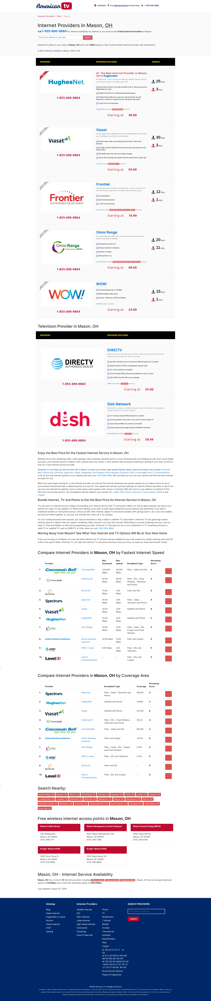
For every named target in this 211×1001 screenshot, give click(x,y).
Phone (128, 492)
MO (114, 958)
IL (108, 955)
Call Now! (101, 5)
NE (110, 961)
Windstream (107, 917)
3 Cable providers (111, 880)
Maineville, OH (76, 799)
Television (136, 492)
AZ (109, 949)
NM (120, 961)
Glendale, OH (103, 794)
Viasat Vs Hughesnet (111, 974)
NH (114, 961)
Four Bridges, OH (88, 794)
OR (110, 964)
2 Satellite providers (127, 880)
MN (110, 958)
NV (123, 961)
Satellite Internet (84, 909)
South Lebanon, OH (119, 804)
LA (118, 955)
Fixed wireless (149, 492)
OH (104, 964)
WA (114, 967)
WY (124, 967)
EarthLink (58, 472)
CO (115, 949)
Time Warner (108, 931)
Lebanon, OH (154, 794)
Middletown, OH (105, 799)
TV (103, 913)
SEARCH (133, 919)
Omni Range (106, 232)
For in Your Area (124, 5)
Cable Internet (83, 920)
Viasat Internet (53, 913)
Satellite (160, 492)
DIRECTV (114, 350)
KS (113, 955)
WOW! (101, 284)
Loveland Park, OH (46, 799)
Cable (116, 492)
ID (106, 955)
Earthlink (106, 935)
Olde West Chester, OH (48, 804)
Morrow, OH (147, 799)
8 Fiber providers (97, 880)
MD (125, 955)
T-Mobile (106, 920)
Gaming (49, 931)
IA (103, 955)
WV (121, 967)
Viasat (101, 129)
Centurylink (82, 927)
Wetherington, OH (152, 804)
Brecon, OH (74, 794)
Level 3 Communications (158, 472)
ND (107, 961)
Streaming (81, 931)
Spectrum (68, 472)
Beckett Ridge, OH (46, 794)
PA (113, 964)
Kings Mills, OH (45, 808)
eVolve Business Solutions (116, 472)
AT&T (48, 927)
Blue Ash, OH (62, 794)
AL (103, 949)
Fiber (122, 492)
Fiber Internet (83, 917)
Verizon (49, 920)
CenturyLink (47, 472)
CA (112, 949)
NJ (117, 961)
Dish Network (119, 404)
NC (103, 961)
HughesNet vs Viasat (55, 917)
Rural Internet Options (112, 971)
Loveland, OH (62, 799)
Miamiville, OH (90, 799)
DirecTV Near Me (85, 935)
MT (121, 958)
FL (123, 949)
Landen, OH (142, 794)
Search (87, 37)
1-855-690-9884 (151, 5)
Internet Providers (46, 16)
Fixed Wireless (108, 938)
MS (118, 958)
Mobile (105, 924)
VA (107, 967)
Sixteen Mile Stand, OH (99, 804)
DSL (110, 492)
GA (103, 952)
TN (122, 964)
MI (107, 958)
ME (103, 958)
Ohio (59, 16)
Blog (48, 909)
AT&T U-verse (136, 472)
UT (104, 967)
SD (119, 964)
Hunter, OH (129, 794)
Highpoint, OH (117, 794)
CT (119, 949)
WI (117, 967)
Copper (41, 495)
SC (116, 964)
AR (106, 949)
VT (110, 967)
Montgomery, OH (133, 799)
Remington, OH (66, 804)
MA (121, 955)
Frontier (103, 184)
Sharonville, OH (81, 804)
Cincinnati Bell (88, 569)
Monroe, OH (119, 799)
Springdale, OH (136, 804)
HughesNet (110, 75)
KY (116, 955)
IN (111, 955)
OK (107, 964)
